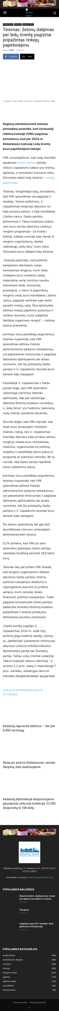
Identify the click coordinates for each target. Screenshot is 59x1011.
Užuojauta (24, 910)
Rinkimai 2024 (28, 24)
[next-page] (9, 815)
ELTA (12, 50)
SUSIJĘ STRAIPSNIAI (15, 690)
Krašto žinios (8, 24)
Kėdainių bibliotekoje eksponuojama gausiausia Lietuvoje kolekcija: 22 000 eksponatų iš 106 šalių (29, 803)
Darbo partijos (26, 162)
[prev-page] (4, 815)
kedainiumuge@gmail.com (40, 877)
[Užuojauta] (10, 913)
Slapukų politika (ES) (38, 1002)
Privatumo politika (20, 1002)
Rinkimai (18, 24)
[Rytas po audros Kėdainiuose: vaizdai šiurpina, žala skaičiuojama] (29, 746)
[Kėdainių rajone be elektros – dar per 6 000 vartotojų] (29, 709)
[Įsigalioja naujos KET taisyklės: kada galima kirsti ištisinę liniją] (10, 927)
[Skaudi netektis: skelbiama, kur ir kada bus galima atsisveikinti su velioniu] (10, 900)
